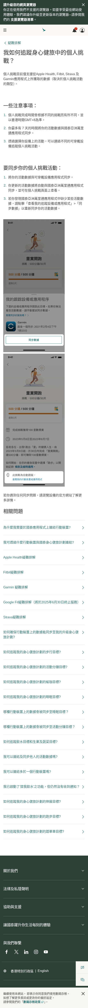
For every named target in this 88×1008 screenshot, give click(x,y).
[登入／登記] (82, 30)
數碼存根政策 (32, 1001)
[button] (83, 993)
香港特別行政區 (22, 971)
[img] (83, 4)
